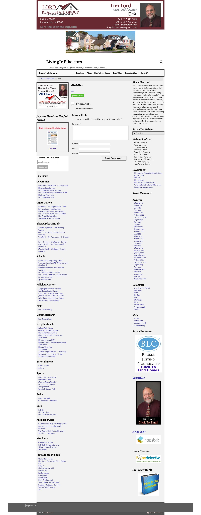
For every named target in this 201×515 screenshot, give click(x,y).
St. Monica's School (45, 277)
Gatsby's (41, 466)
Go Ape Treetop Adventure (47, 401)
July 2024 (137, 208)
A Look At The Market (142, 288)
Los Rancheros (43, 473)
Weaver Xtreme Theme (156, 513)
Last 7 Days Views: (141, 154)
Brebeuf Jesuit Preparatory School (50, 261)
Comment (76, 124)
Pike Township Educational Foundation (52, 214)
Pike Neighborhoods (102, 73)
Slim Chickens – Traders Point (48, 482)
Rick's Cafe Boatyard (45, 480)
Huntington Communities (47, 333)
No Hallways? (139, 180)
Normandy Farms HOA (46, 340)
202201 (73, 91)
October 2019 (139, 260)
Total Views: (138, 162)
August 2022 (138, 220)
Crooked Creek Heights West (48, 330)
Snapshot (50, 78)
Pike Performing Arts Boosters (49, 272)
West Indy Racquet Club (46, 389)
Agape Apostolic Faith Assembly (49, 289)
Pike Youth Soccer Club (46, 384)
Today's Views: (139, 145)
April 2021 (137, 234)
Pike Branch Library (45, 319)
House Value (117, 73)
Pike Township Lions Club (47, 216)
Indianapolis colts (44, 380)
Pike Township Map (45, 310)
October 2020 (139, 239)
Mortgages (138, 300)
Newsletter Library (131, 73)
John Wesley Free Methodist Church (51, 296)
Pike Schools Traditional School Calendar (52, 275)
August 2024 (138, 205)
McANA (137, 178)
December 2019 (139, 255)
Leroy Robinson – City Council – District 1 (52, 242)
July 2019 (137, 267)
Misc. (136, 297)
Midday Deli (42, 475)
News (136, 302)
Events (136, 293)
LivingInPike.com (64, 61)
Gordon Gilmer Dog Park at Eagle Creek (52, 424)
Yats (39, 490)
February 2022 (139, 229)
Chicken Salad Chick (45, 459)
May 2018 (137, 272)
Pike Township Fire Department (49, 190)
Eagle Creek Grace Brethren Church (50, 293)
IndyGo (41, 410)
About (89, 73)
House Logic (139, 431)
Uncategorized (139, 307)
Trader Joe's (42, 450)
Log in (136, 318)
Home (43, 78)
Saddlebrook (42, 349)
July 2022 (137, 222)
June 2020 (137, 243)
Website (75, 154)
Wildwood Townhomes (46, 357)
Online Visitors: (140, 143)
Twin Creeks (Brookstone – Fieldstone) (52, 352)
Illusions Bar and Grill (46, 468)
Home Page (79, 73)
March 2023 (138, 213)
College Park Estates (45, 328)
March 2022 (138, 227)
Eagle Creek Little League (47, 377)
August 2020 (138, 241)
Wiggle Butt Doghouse (46, 433)
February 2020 (139, 250)
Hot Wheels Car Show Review (144, 183)
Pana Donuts (42, 478)
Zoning (136, 309)
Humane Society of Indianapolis (49, 426)
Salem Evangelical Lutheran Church (51, 298)
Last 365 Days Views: (141, 159)
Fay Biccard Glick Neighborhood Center (52, 207)
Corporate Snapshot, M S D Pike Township (53, 263)
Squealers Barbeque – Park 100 (49, 485)
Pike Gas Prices (43, 412)
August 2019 (138, 265)
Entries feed (138, 321)
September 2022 (140, 217)
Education (138, 290)
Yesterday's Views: (141, 150)
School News (139, 305)
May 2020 (137, 246)
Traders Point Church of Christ (48, 301)
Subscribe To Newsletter (48, 158)
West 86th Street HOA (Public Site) (50, 354)
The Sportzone (43, 387)
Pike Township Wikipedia (47, 415)
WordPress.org (139, 325)
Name (75, 144)
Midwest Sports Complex (47, 382)
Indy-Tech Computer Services (48, 445)
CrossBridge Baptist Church (48, 291)
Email (75, 149)
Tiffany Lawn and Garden (47, 447)
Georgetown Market (45, 442)
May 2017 (137, 276)
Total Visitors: (139, 164)
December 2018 (139, 269)
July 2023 (137, 210)
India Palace (42, 471)
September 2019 (140, 262)
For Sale (137, 295)
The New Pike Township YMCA (49, 218)
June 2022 (137, 224)
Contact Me (145, 73)
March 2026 (138, 203)
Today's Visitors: (140, 147)
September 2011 (140, 279)
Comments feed (140, 323)
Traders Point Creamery (46, 487)
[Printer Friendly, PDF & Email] (77, 95)
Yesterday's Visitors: (141, 152)
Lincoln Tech (42, 265)
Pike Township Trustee (46, 197)
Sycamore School (44, 279)
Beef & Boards (43, 366)
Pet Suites (41, 429)
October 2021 (139, 232)
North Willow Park (45, 347)
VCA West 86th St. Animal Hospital (51, 431)
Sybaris (41, 368)
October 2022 (139, 215)
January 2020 (139, 253)
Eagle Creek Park (44, 398)
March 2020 (138, 248)
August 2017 (138, 274)
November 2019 (140, 258)
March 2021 (138, 236)
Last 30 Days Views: (141, 157)
